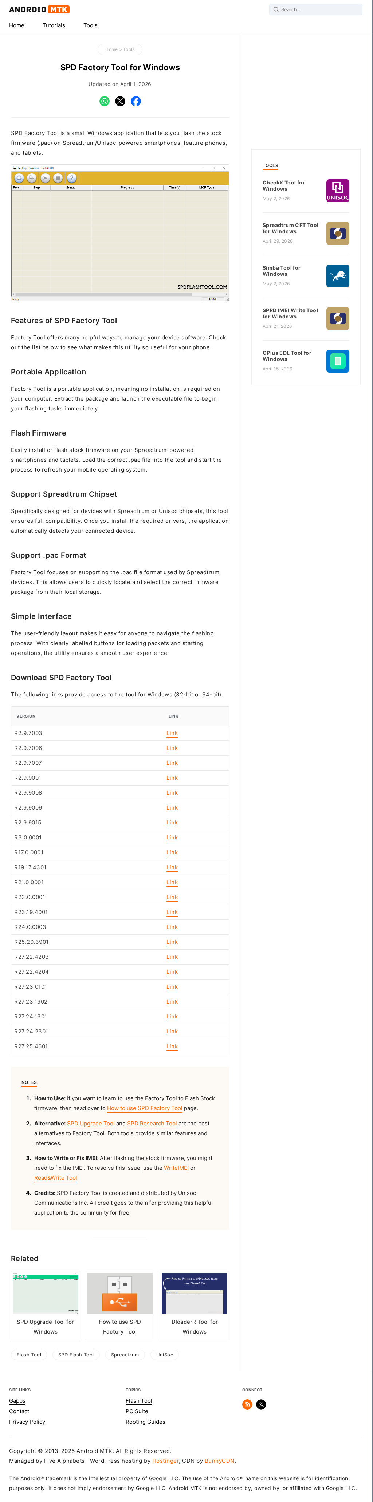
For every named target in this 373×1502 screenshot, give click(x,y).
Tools (90, 25)
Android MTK (39, 9)
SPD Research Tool (152, 1123)
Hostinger (165, 1461)
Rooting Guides (145, 1422)
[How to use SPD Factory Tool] (120, 1295)
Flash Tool (29, 1355)
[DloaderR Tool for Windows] (194, 1295)
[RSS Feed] (247, 1407)
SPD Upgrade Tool (91, 1123)
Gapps (17, 1401)
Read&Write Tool (55, 1178)
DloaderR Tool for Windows (195, 1327)
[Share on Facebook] (136, 104)
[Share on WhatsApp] (104, 104)
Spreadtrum (125, 1355)
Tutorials (54, 25)
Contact (19, 1411)
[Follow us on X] (261, 1407)
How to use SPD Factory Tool (144, 1108)
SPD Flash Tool (76, 1355)
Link (172, 733)
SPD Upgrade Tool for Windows (45, 1327)
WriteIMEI (176, 1168)
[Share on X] (120, 104)
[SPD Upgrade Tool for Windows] (45, 1295)
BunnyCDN (220, 1461)
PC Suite (137, 1411)
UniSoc (164, 1355)
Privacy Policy (27, 1422)
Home (16, 25)
